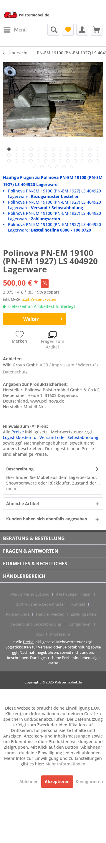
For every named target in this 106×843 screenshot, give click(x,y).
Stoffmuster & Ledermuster (40, 604)
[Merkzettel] (68, 30)
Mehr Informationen (65, 764)
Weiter (31, 319)
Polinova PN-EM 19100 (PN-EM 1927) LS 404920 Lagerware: (54, 193)
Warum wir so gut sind (29, 594)
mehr (11, 488)
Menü (20, 29)
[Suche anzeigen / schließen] (53, 30)
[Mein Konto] (82, 30)
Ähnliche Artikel (22, 503)
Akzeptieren (57, 781)
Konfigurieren (79, 624)
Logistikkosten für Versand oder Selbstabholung (50, 437)
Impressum (60, 634)
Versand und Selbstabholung (35, 624)
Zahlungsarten (83, 614)
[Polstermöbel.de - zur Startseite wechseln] (28, 16)
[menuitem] (14, 30)
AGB (40, 634)
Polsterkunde (17, 614)
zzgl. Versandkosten (39, 299)
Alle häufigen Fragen (74, 594)
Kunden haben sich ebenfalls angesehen (46, 519)
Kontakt (78, 604)
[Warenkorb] (96, 30)
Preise (17, 432)
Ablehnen (29, 781)
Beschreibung (20, 469)
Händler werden (50, 614)
